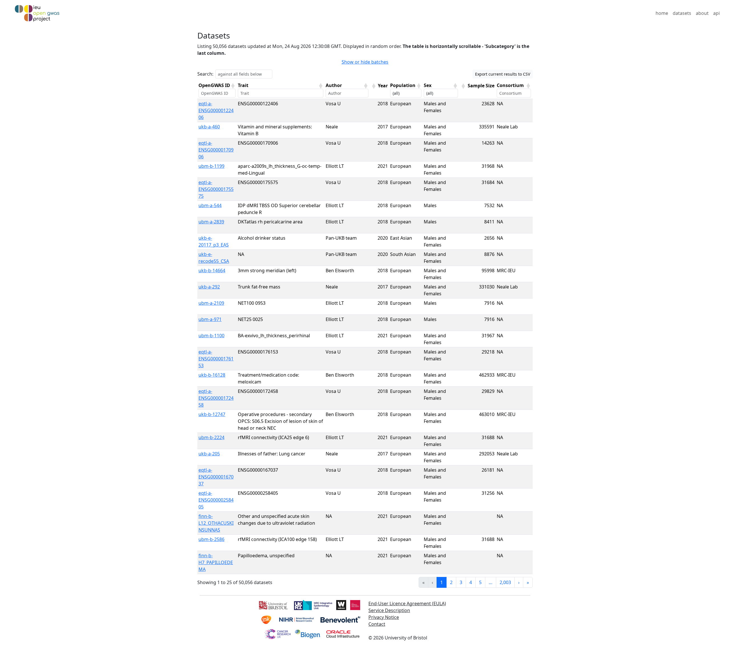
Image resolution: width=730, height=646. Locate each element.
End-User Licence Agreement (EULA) (407, 603)
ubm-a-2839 (211, 222)
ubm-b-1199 (211, 166)
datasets (682, 13)
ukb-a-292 (209, 287)
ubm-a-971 (210, 319)
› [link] (519, 582)
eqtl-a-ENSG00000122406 (216, 110)
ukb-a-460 (209, 127)
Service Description (389, 610)
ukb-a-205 (209, 454)
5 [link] (480, 582)
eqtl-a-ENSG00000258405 (216, 500)
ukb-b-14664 (211, 270)
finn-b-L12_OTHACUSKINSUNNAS (216, 523)
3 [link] (461, 582)
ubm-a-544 (210, 205)
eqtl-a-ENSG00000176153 (216, 359)
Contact (376, 624)
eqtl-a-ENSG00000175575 (216, 189)
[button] (232, 86)
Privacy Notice (383, 617)
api (716, 13)
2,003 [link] (505, 582)
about (702, 13)
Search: (205, 74)
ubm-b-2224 (211, 437)
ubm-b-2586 (211, 539)
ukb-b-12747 (211, 414)
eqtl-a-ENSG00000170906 (216, 150)
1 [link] (441, 582)
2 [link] (451, 582)
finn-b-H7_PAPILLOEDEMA (215, 562)
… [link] (490, 582)
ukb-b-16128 (211, 375)
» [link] (528, 582)
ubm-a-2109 (211, 303)
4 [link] (470, 582)
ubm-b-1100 (211, 335)
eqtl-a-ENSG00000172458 (216, 398)
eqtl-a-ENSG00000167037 (216, 477)
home (662, 13)
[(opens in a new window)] (273, 604)
